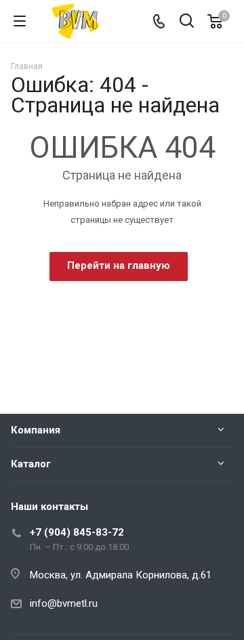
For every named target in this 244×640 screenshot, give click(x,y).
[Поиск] (187, 22)
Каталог (31, 464)
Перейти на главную (118, 265)
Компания (35, 430)
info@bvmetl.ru (64, 603)
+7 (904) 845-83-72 (77, 532)
